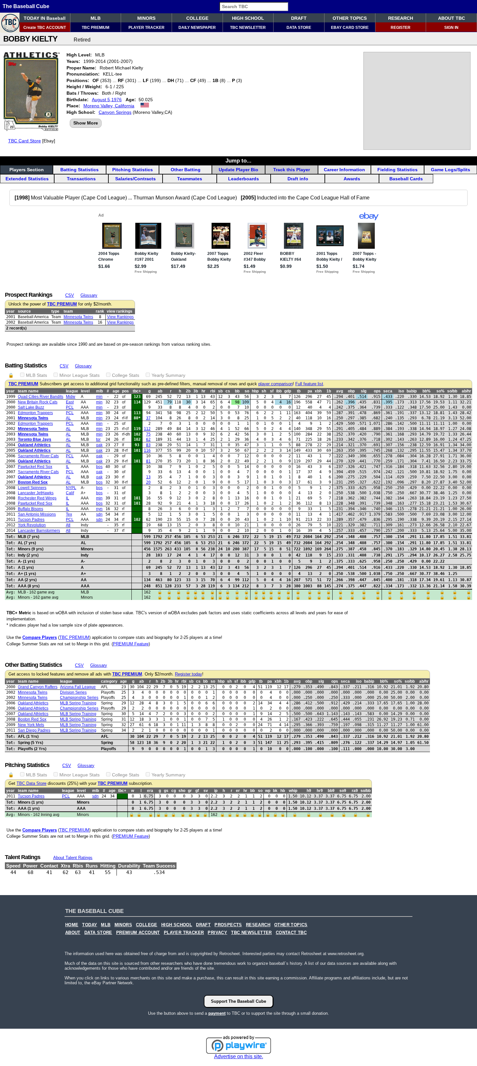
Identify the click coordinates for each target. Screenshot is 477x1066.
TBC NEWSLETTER (248, 27)
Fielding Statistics (397, 169)
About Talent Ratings (72, 857)
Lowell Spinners (32, 487)
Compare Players (39, 637)
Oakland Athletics (34, 445)
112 (147, 428)
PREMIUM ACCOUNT (138, 932)
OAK (99, 445)
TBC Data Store (31, 783)
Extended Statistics (27, 178)
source (24, 311)
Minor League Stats (79, 375)
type (55, 311)
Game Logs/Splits (450, 169)
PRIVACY (217, 932)
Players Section (26, 169)
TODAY (89, 925)
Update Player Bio (238, 169)
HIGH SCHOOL (248, 18)
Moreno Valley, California (108, 105)
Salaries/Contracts (135, 178)
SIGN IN (451, 27)
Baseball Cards (406, 178)
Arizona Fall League (78, 687)
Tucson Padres (31, 519)
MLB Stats (36, 375)
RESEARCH (400, 18)
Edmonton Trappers (35, 413)
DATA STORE (299, 27)
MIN (99, 396)
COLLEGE (197, 18)
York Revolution (32, 525)
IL (67, 466)
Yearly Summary (168, 375)
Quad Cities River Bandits (40, 396)
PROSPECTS (228, 925)
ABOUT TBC (451, 18)
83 (148, 445)
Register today (188, 674)
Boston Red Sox (33, 482)
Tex (69, 514)
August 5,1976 (107, 99)
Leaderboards (243, 178)
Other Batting (186, 169)
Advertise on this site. (238, 1056)
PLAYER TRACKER (146, 27)
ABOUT (72, 932)
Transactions (81, 178)
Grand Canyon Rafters (37, 687)
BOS (99, 466)
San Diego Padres (34, 730)
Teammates (189, 178)
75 (148, 434)
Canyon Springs (115, 112)
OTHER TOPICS (350, 18)
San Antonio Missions (37, 514)
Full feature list (309, 384)
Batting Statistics (79, 169)
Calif (70, 493)
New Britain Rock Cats (37, 402)
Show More (85, 123)
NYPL (71, 487)
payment (217, 1013)
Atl (68, 525)
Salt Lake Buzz (31, 407)
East (70, 402)
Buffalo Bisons (30, 509)
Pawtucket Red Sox (35, 466)
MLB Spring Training (78, 703)
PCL (70, 407)
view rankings (119, 311)
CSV (69, 295)
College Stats (125, 375)
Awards (352, 178)
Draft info (297, 178)
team (68, 311)
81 (148, 461)
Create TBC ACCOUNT (44, 27)
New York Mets (31, 725)
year (10, 311)
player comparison (275, 384)
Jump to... (238, 160)
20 (148, 482)
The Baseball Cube (26, 6)
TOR (98, 439)
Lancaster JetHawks (36, 493)
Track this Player (291, 169)
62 (148, 439)
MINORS (146, 18)
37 (148, 418)
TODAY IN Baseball (45, 18)
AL (68, 418)
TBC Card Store (24, 140)
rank (100, 311)
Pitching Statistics (132, 169)
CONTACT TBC (291, 932)
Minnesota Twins (78, 317)
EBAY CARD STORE (350, 27)
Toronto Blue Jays (34, 439)
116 (147, 450)
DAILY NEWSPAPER (197, 27)
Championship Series (79, 697)
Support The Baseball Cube (238, 1001)
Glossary (88, 295)
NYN (99, 509)
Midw (70, 396)
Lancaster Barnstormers (39, 530)
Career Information (344, 169)
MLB (96, 18)
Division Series (73, 692)
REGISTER (400, 27)
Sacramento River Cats (38, 456)
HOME (72, 925)
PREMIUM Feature (131, 643)
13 (148, 477)
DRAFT (299, 18)
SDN (99, 514)
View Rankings (120, 317)
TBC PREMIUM (95, 27)
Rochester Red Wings (37, 498)
